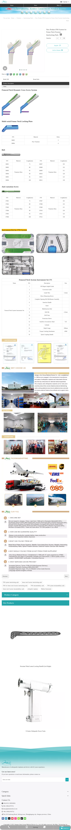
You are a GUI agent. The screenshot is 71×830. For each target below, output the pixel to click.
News (35, 5)
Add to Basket (56, 50)
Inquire (56, 45)
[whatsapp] (25, 818)
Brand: (35, 79)
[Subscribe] (67, 779)
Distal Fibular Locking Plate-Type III (35, 666)
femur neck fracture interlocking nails (32, 582)
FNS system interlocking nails (11, 582)
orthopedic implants (32, 589)
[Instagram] (15, 818)
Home (11, 5)
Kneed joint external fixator (36, 731)
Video (4, 86)
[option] (35, 637)
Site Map (55, 824)
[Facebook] (3, 818)
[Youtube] (12, 818)
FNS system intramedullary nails (55, 585)
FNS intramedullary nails (37, 585)
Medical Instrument (46, 589)
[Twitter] (9, 818)
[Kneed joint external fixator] (35, 699)
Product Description (8, 83)
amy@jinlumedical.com (9, 809)
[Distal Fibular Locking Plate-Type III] (35, 635)
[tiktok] (22, 818)
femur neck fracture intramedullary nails (13, 589)
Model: (5, 79)
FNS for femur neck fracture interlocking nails (15, 585)
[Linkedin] (6, 818)
